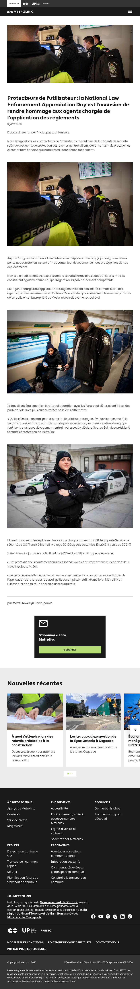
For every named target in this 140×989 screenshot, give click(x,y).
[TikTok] (130, 916)
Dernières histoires (107, 808)
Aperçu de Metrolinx (21, 808)
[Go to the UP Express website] (35, 3)
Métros (12, 872)
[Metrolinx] (19, 896)
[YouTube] (101, 916)
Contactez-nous (107, 942)
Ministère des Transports (24, 917)
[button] (25, 4)
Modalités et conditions (25, 942)
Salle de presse (17, 820)
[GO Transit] (12, 930)
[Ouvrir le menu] (130, 11)
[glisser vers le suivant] (135, 730)
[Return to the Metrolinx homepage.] (20, 11)
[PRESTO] (46, 930)
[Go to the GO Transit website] (25, 3)
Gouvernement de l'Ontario (59, 902)
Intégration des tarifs (65, 861)
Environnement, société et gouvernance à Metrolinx (67, 819)
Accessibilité (59, 808)
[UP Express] (29, 930)
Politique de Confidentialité (69, 942)
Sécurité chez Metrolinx (67, 839)
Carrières (13, 814)
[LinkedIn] (122, 916)
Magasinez (14, 826)
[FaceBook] (93, 916)
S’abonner (70, 649)
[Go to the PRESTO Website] (46, 3)
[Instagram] (115, 916)
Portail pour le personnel (26, 949)
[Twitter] (108, 916)
